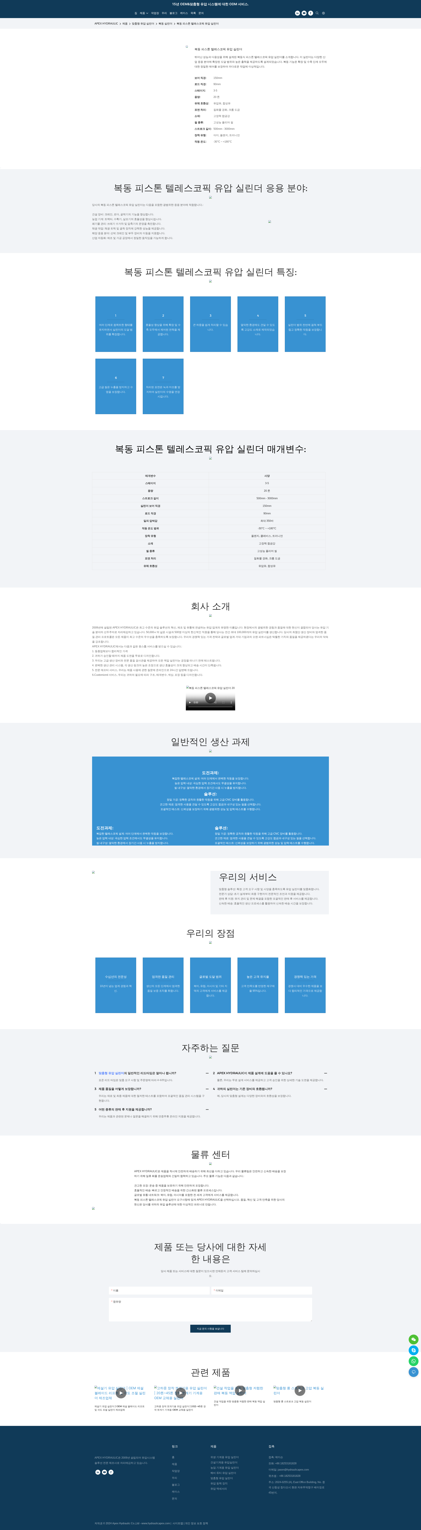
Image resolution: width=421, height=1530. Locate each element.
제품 (125, 23)
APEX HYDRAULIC (106, 23)
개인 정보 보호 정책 (196, 1523)
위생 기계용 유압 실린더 (224, 1457)
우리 (174, 1477)
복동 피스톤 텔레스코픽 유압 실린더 (198, 23)
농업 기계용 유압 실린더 (224, 1467)
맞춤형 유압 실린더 (143, 23)
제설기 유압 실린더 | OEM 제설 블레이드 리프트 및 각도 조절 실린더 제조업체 (120, 1408)
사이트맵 (178, 1523)
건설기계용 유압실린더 (223, 1462)
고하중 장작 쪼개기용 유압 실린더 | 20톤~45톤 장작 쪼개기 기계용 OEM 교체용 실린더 (180, 1408)
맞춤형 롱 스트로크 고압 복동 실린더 (292, 1401)
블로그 (176, 1484)
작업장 (176, 1471)
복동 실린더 (165, 23)
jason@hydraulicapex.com (293, 1469)
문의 (174, 1498)
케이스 (176, 1491)
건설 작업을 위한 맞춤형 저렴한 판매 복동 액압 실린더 (239, 1403)
